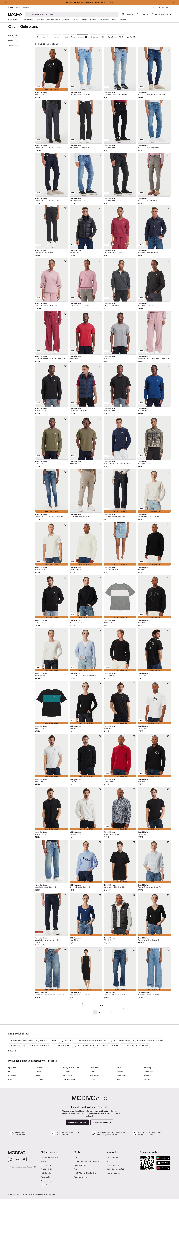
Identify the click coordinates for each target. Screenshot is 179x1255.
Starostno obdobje (97, 37)
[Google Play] (163, 1158)
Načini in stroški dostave (50, 1157)
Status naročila (46, 1165)
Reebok (38, 1072)
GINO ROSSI (40, 1068)
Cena (73, 37)
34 (111, 1012)
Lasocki (92, 1072)
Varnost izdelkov (113, 1165)
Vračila (43, 1161)
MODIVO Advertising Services (85, 1173)
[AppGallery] (163, 1168)
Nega (108, 1161)
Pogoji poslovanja (80, 1177)
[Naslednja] (173, 2)
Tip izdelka (112, 37)
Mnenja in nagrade (113, 1173)
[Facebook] (24, 1159)
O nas (76, 1157)
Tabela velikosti (112, 1157)
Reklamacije (45, 1177)
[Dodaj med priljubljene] (65, 49)
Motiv (121, 37)
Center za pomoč (47, 1181)
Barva (65, 37)
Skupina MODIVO (80, 1165)
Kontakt (44, 1185)
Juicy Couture (68, 1075)
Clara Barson (40, 1079)
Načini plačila (46, 1173)
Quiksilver (12, 1068)
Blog (75, 1169)
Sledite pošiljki (46, 1169)
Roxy (119, 1068)
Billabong (147, 1068)
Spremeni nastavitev (35, 1194)
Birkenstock (94, 1068)
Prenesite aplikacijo (156, 7)
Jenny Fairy (148, 1072)
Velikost (57, 37)
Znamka (82, 37)
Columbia (147, 1075)
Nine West (12, 1075)
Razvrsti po (41, 37)
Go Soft (93, 1079)
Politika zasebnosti (49, 1194)
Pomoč (168, 7)
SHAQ (10, 1072)
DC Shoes (66, 1072)
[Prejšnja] (5, 2)
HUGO (119, 1079)
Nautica (120, 1072)
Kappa (10, 1079)
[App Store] (163, 1163)
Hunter (38, 1075)
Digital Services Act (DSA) (116, 1169)
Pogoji (25, 1194)
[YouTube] (17, 1159)
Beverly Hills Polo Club (71, 1068)
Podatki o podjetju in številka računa (87, 1161)
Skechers (147, 1079)
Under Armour (122, 1075)
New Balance (94, 1075)
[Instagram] (10, 1159)
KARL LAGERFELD (69, 1079)
